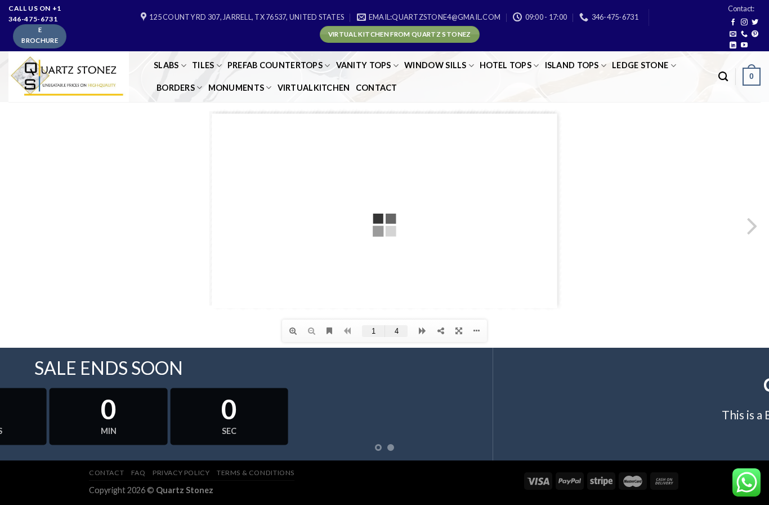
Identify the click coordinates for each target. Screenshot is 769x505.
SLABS (166, 65)
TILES (203, 65)
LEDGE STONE (640, 65)
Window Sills (435, 65)
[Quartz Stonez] (72, 76)
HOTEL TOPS (505, 65)
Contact (376, 87)
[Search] (723, 76)
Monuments (236, 87)
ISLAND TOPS (572, 65)
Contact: (741, 8)
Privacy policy (181, 472)
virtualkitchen (314, 87)
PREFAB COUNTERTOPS (275, 65)
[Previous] (30, 404)
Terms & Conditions (255, 472)
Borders (176, 87)
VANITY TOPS (363, 65)
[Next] (739, 404)
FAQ (138, 472)
